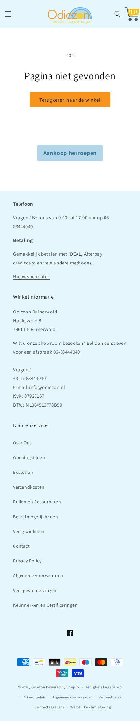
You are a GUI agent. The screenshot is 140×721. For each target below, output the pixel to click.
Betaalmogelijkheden (35, 517)
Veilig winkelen (29, 531)
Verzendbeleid (111, 697)
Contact (21, 546)
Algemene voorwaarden (38, 575)
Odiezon (38, 687)
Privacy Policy (27, 561)
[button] (8, 14)
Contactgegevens (49, 707)
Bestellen (23, 472)
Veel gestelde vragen (35, 590)
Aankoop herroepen (70, 153)
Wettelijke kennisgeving (90, 707)
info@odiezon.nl (47, 387)
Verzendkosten (29, 487)
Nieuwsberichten (31, 276)
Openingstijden (29, 457)
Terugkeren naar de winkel (70, 100)
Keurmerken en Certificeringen (45, 605)
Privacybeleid (35, 697)
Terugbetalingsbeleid (104, 687)
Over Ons (22, 443)
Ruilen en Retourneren (37, 502)
